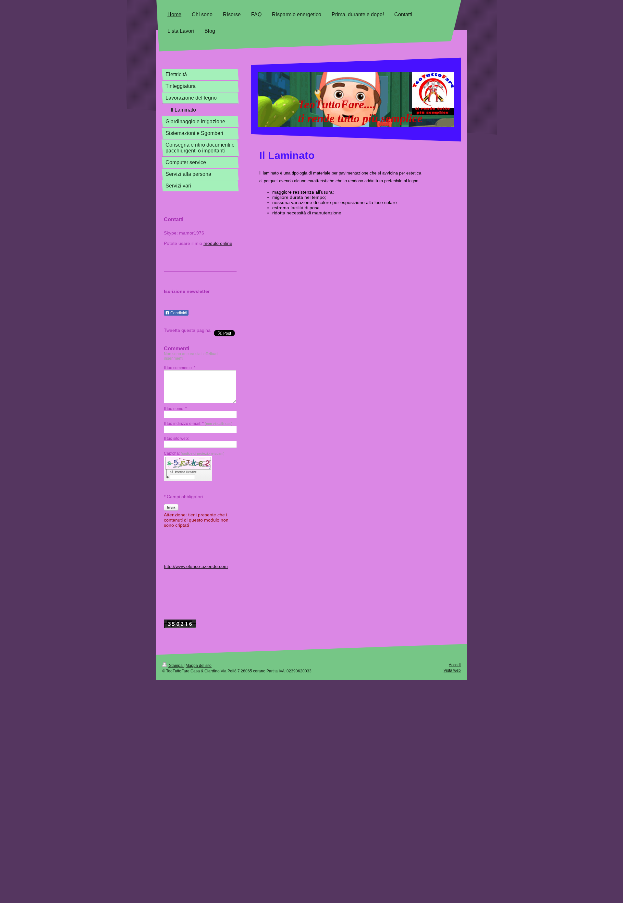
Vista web (452, 670)
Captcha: (194, 453)
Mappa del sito (199, 665)
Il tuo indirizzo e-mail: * (198, 423)
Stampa (176, 665)
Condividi (178, 313)
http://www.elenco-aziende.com (196, 566)
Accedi (455, 665)
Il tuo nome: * (175, 408)
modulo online (217, 243)
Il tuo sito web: (176, 438)
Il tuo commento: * (179, 368)
